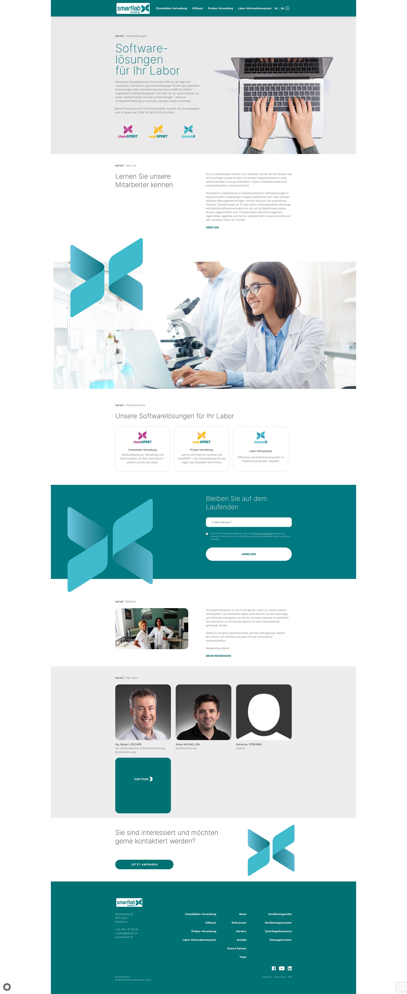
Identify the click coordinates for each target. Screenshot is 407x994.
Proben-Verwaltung (220, 8)
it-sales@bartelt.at (126, 933)
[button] (7, 987)
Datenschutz (279, 977)
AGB (290, 977)
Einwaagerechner (281, 939)
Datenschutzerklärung (264, 533)
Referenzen (239, 922)
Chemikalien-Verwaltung (171, 8)
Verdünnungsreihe (280, 914)
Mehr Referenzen (218, 655)
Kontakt (241, 939)
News (242, 914)
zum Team (141, 779)
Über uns (212, 227)
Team (242, 957)
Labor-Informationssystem (255, 8)
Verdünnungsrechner (278, 922)
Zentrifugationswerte (278, 931)
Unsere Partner (236, 948)
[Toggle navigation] (290, 8)
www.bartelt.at (124, 937)
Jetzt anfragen (144, 864)
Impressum (267, 977)
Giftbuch (197, 8)
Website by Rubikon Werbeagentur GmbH (133, 980)
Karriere (241, 931)
